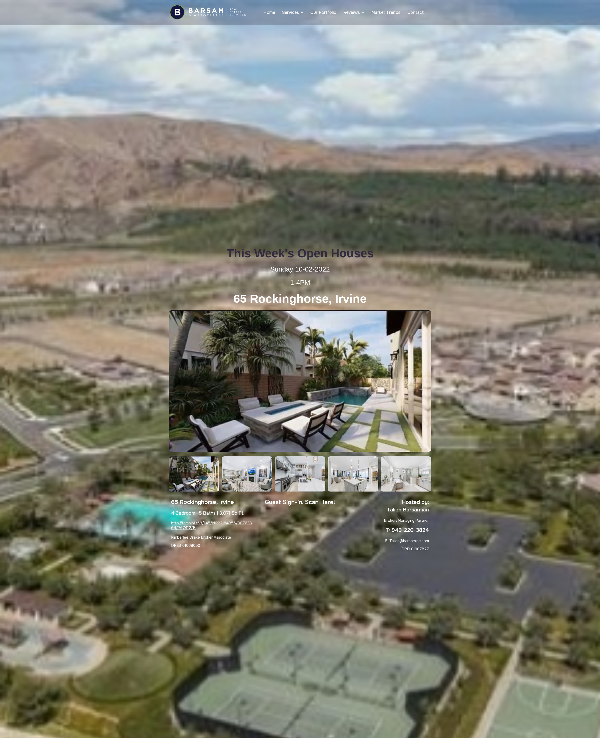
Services (290, 12)
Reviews (351, 12)
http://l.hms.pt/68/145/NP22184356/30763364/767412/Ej (211, 525)
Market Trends (385, 12)
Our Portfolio (323, 12)
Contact (415, 12)
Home (269, 12)
